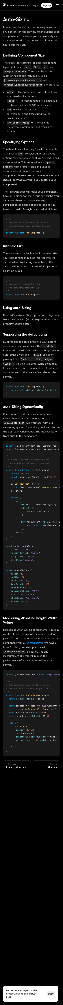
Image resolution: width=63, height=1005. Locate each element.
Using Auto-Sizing (17, 308)
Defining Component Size (23, 55)
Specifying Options (18, 142)
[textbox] (28, 226)
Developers (22, 5)
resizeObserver (34, 642)
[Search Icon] (31, 17)
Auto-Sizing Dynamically (23, 407)
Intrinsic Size (13, 246)
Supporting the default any (25, 334)
